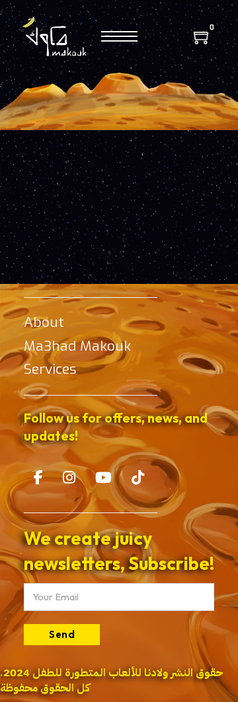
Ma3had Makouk (77, 346)
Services (50, 369)
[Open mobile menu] (119, 36)
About (44, 322)
